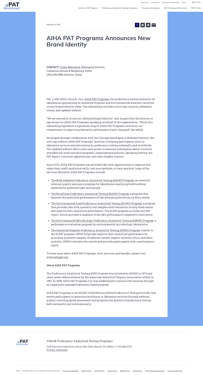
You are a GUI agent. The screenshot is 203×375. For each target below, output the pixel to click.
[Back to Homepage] (12, 6)
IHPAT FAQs (137, 371)
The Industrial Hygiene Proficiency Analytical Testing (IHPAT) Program (95, 230)
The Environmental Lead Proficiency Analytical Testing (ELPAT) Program (96, 203)
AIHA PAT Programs (97, 99)
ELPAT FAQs (112, 371)
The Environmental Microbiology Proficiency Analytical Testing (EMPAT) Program (102, 220)
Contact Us (155, 2)
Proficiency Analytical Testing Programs (120, 8)
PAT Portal (196, 8)
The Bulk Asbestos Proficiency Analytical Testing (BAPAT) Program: (93, 180)
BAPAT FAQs (86, 371)
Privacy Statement (57, 349)
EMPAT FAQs (125, 371)
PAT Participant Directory (175, 8)
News (183, 2)
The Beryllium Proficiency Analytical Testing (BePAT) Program (90, 193)
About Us (144, 2)
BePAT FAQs (99, 371)
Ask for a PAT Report (87, 8)
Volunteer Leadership (170, 2)
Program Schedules (151, 8)
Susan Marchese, (70, 67)
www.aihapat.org (57, 257)
